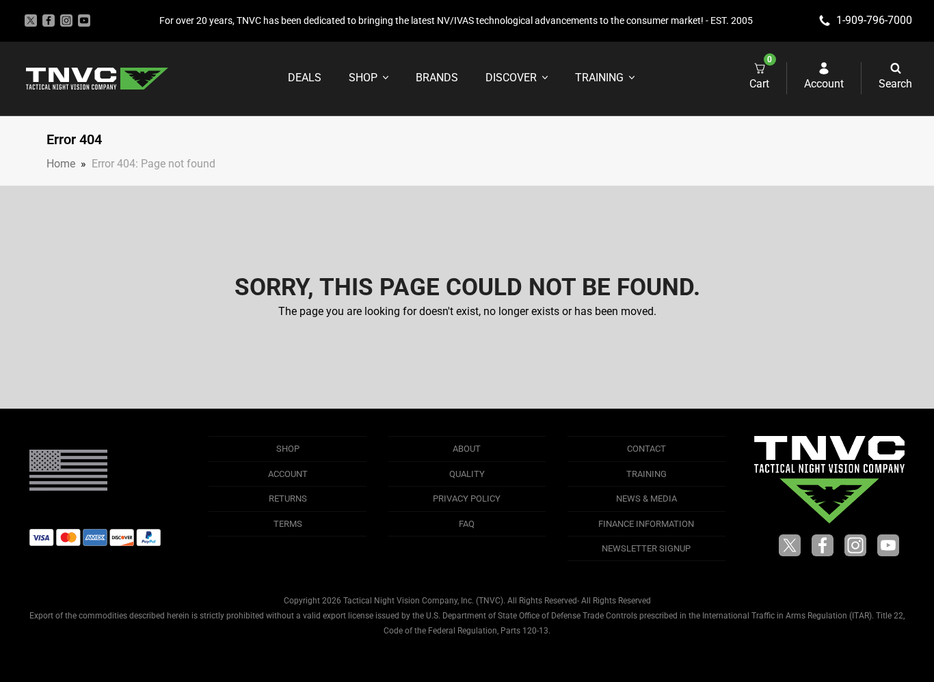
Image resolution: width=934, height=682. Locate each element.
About (467, 449)
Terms (287, 524)
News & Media (646, 498)
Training (599, 77)
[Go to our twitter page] (31, 20)
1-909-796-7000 (874, 20)
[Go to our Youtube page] (84, 20)
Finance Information (646, 524)
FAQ (467, 524)
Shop (363, 77)
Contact (646, 449)
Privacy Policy (467, 498)
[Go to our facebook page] (48, 20)
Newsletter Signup (646, 548)
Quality (467, 474)
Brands (437, 77)
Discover (511, 77)
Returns (288, 498)
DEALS (304, 77)
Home (60, 163)
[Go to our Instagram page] (66, 20)
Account (288, 474)
